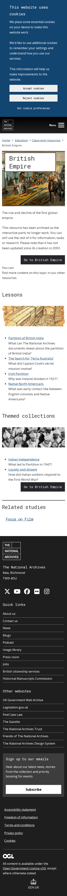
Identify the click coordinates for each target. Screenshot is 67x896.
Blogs (7, 635)
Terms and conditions (19, 825)
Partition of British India (26, 338)
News (7, 628)
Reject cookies (33, 98)
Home (6, 140)
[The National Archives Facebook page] (27, 591)
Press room (11, 657)
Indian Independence (23, 459)
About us (9, 614)
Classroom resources (46, 140)
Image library (12, 650)
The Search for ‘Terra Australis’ (31, 358)
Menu (52, 125)
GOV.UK (33, 887)
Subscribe (34, 789)
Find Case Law (12, 715)
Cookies (9, 841)
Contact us (10, 621)
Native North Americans (26, 384)
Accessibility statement (20, 810)
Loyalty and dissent (22, 469)
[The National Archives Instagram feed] (46, 591)
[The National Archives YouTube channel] (17, 591)
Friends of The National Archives (25, 736)
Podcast (8, 642)
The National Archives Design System (29, 743)
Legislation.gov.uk (15, 707)
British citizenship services (21, 671)
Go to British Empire (43, 260)
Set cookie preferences (33, 108)
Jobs (6, 664)
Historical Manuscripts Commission (27, 678)
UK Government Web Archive (23, 700)
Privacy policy (13, 833)
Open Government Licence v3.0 (24, 868)
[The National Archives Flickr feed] (36, 591)
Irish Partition (18, 374)
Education (21, 140)
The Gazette (11, 722)
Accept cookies (33, 88)
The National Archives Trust (22, 729)
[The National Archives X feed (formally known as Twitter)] (7, 591)
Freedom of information (21, 817)
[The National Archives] (8, 125)
